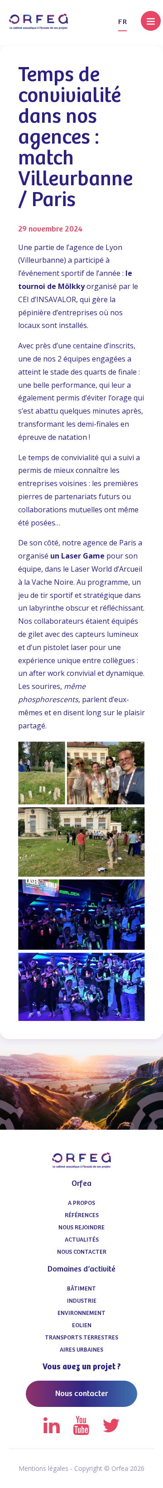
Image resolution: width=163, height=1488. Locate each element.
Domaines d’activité (81, 1269)
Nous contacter (81, 1252)
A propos (81, 1203)
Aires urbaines (81, 1350)
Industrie (81, 1301)
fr (122, 22)
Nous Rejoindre (81, 1227)
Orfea (81, 1183)
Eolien (81, 1325)
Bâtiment (81, 1289)
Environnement (81, 1313)
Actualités (82, 1240)
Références (82, 1215)
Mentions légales (43, 1468)
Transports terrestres (81, 1337)
